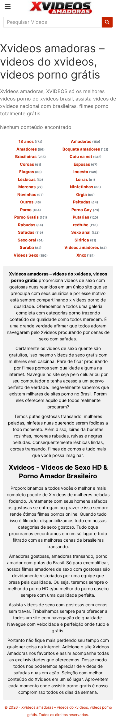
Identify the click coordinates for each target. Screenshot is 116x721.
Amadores (30, 149)
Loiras (85, 179)
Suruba (30, 247)
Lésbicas (30, 179)
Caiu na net (85, 156)
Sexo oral (31, 239)
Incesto (85, 171)
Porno (30, 209)
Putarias (85, 217)
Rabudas (30, 224)
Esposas (85, 164)
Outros (30, 201)
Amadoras (85, 141)
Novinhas (30, 194)
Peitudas (85, 201)
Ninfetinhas (85, 186)
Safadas (30, 232)
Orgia (85, 194)
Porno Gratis (30, 217)
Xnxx (85, 255)
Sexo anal (85, 232)
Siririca (85, 239)
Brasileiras (30, 156)
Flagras (30, 171)
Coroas (30, 164)
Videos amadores (85, 247)
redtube (85, 224)
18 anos (30, 141)
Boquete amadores (85, 149)
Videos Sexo (31, 255)
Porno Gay (85, 209)
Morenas (30, 186)
